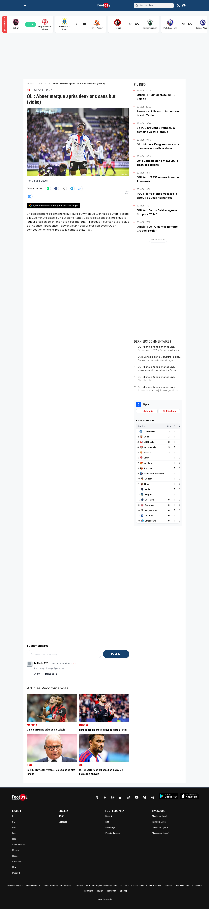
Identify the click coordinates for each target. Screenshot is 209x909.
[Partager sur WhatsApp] (48, 188)
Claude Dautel (40, 180)
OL (29, 90)
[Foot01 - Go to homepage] (20, 797)
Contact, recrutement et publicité (57, 885)
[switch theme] (178, 6)
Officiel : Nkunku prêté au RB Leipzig (156, 97)
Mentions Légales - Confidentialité (22, 885)
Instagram (88, 890)
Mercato (32, 724)
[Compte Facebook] (105, 797)
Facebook (111, 890)
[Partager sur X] (64, 188)
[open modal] (184, 5)
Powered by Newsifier (104, 899)
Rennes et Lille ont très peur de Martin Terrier (158, 113)
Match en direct (183, 885)
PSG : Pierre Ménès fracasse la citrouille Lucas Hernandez (157, 195)
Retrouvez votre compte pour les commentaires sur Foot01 (102, 885)
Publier (116, 654)
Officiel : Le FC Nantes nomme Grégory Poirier (157, 228)
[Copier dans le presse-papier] (80, 188)
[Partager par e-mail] (30, 196)
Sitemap (123, 890)
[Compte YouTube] (136, 797)
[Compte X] (97, 797)
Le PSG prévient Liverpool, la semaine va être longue (156, 129)
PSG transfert (155, 885)
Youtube (198, 885)
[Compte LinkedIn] (121, 797)
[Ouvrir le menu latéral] (25, 5)
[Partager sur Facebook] (56, 188)
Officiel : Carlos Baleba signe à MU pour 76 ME (157, 212)
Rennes (83, 725)
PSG (29, 765)
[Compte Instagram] (113, 797)
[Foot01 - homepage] (104, 5)
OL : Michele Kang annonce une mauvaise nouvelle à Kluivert (158, 146)
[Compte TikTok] (129, 797)
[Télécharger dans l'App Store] (189, 796)
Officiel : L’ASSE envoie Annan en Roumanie (158, 179)
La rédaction (138, 885)
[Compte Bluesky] (144, 797)
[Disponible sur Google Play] (168, 796)
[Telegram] (72, 188)
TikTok (100, 890)
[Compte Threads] (152, 797)
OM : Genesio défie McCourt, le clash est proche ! (157, 162)
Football (168, 885)
